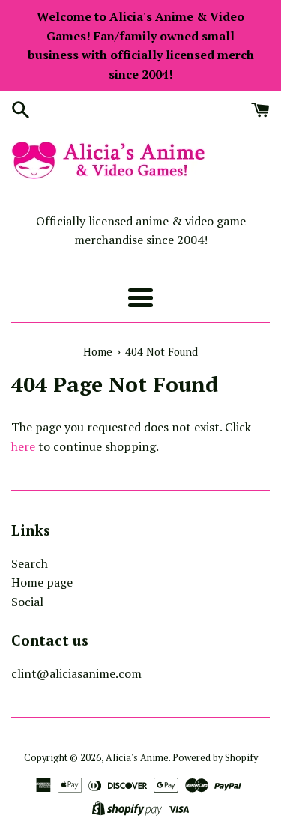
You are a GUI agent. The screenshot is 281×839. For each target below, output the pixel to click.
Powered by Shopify (215, 757)
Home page (42, 582)
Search (29, 563)
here (23, 446)
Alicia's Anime (137, 757)
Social (27, 601)
